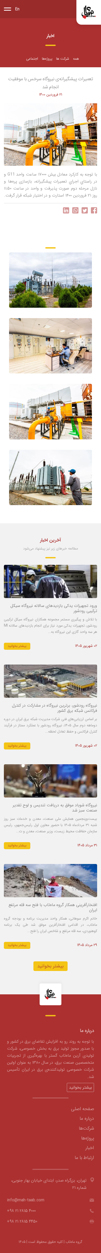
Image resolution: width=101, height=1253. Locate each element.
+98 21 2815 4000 (21, 1211)
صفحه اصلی (82, 1109)
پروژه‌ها (47, 59)
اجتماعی (32, 59)
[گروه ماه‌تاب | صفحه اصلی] (88, 12)
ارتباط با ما (84, 1157)
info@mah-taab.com (25, 1200)
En (17, 9)
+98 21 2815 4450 (22, 1221)
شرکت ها (62, 59)
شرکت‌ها (86, 1128)
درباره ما (87, 1118)
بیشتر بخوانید (17, 646)
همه (76, 59)
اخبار (89, 1147)
